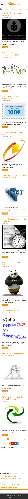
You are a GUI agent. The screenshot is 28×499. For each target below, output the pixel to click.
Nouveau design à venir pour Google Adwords (11, 478)
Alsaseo (14, 4)
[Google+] (12, 443)
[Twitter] (18, 443)
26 (10, 136)
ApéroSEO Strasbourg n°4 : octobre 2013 (10, 484)
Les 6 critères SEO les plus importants (9, 476)
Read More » (5, 47)
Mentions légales (11, 495)
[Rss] (10, 443)
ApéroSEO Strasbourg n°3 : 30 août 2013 (10, 487)
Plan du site (18, 495)
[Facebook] (15, 443)
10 (10, 180)
